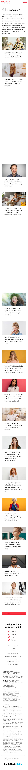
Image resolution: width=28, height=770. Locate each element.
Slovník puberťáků (6, 672)
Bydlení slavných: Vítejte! (8, 676)
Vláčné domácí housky (7, 696)
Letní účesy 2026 (6, 687)
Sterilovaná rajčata (15, 692)
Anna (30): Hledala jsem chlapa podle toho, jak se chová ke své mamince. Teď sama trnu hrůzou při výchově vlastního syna (13, 487)
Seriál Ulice (20, 682)
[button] (23, 2)
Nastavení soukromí (13, 664)
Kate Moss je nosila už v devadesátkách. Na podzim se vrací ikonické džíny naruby (12, 732)
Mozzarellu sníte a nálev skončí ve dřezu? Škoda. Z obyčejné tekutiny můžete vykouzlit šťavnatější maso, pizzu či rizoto (12, 751)
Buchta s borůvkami (7, 699)
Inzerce (13, 651)
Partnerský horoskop (15, 672)
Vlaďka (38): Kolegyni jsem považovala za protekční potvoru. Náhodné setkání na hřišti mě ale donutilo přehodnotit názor (12, 456)
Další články (7, 613)
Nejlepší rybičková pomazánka (9, 695)
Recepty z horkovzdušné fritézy (9, 701)
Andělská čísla (12, 673)
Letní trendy (12, 677)
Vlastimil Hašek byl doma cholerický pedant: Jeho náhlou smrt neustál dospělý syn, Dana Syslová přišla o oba (12, 715)
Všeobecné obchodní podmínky (13, 656)
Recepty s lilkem (6, 698)
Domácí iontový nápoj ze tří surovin (10, 693)
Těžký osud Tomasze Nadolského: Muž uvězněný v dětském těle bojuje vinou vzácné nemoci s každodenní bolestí (12, 708)
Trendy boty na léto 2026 (8, 685)
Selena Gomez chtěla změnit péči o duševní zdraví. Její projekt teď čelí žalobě (12, 735)
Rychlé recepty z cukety (8, 694)
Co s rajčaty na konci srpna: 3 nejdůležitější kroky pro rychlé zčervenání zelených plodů (12, 747)
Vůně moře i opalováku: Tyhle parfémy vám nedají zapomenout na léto (12, 711)
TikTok (12, 637)
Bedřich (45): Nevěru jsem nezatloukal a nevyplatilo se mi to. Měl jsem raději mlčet (13, 573)
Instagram (13, 634)
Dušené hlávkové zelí (17, 696)
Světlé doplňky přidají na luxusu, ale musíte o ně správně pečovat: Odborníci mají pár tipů (12, 727)
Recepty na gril (19, 677)
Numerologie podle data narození (10, 675)
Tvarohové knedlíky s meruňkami (10, 700)
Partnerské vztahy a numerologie (10, 682)
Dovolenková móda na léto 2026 (9, 686)
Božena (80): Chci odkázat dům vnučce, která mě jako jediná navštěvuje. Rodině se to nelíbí (13, 55)
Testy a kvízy (5, 673)
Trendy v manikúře (15, 680)
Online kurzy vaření (13, 646)
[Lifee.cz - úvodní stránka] (5, 2)
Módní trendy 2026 (18, 676)
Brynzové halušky (14, 698)
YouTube (13, 640)
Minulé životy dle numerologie (9, 681)
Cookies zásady (13, 659)
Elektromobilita (6, 689)
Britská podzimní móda (9, 684)
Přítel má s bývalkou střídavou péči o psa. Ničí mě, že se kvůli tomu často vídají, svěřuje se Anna (13, 723)
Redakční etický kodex (13, 653)
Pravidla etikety (13, 671)
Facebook (13, 631)
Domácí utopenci (16, 699)
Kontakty (13, 648)
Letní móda (6, 677)
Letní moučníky (14, 687)
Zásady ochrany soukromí (13, 661)
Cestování (18, 673)
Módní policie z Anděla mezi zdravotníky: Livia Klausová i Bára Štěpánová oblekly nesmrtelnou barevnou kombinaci (13, 719)
